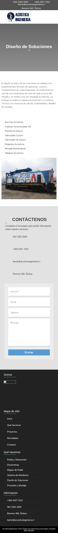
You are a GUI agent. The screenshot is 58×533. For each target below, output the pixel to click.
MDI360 (31, 531)
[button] (50, 17)
